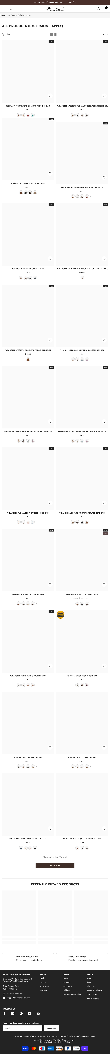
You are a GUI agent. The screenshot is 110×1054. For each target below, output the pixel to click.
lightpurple (87, 359)
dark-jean (21, 848)
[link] (19, 939)
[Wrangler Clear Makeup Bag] (28, 723)
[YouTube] (38, 1013)
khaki (82, 115)
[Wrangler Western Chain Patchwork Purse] (82, 153)
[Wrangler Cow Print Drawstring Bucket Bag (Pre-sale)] (82, 234)
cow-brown (21, 278)
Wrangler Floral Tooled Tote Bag (28, 183)
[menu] (3, 9)
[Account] (98, 8)
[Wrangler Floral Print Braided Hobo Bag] (28, 478)
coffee (87, 115)
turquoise (33, 115)
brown (19, 115)
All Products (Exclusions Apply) (19, 15)
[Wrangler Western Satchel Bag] (28, 234)
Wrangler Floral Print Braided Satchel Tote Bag (28, 431)
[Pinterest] (21, 1013)
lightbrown (87, 766)
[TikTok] (30, 1013)
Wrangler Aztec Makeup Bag (82, 757)
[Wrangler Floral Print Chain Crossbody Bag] (82, 316)
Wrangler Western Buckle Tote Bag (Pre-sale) (28, 350)
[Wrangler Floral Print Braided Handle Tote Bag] (82, 397)
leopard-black (28, 766)
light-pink (87, 685)
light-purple (33, 441)
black (77, 115)
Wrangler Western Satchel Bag (28, 269)
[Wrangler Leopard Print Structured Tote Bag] (82, 478)
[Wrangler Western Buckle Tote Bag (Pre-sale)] (28, 316)
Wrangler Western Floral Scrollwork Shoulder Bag (82, 106)
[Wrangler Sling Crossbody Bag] (28, 560)
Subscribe (51, 1028)
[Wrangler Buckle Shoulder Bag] (82, 560)
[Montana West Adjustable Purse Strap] (82, 804)
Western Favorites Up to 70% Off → (62, 2)
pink (28, 522)
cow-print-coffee (19, 685)
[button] (51, 34)
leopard (73, 522)
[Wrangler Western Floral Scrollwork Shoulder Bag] (82, 71)
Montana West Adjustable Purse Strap (82, 839)
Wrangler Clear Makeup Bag (28, 757)
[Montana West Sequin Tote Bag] (82, 641)
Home (2, 15)
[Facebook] (4, 1013)
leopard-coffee (77, 522)
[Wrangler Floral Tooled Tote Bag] (28, 149)
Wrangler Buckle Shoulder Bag (82, 594)
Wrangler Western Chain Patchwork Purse (82, 187)
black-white (19, 766)
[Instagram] (13, 1013)
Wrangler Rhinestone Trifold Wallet (28, 839)
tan (23, 115)
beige (28, 603)
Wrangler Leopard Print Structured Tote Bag (81, 513)
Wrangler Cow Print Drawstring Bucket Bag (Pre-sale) (82, 269)
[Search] (11, 9)
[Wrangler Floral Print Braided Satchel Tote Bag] (28, 397)
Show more (55, 865)
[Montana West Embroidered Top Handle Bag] (28, 71)
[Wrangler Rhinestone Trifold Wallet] (28, 804)
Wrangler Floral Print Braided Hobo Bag (28, 513)
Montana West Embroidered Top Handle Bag (28, 106)
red (28, 115)
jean (35, 278)
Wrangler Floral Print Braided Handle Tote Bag (82, 431)
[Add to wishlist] (50, 95)
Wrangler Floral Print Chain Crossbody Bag (82, 350)
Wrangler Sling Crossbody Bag (28, 594)
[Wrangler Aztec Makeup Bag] (82, 723)
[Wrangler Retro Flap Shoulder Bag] (28, 641)
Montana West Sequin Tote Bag (82, 676)
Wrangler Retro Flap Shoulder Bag (28, 676)
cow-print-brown (33, 685)
